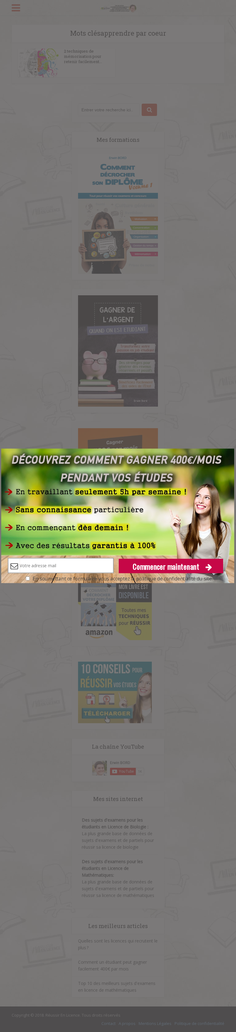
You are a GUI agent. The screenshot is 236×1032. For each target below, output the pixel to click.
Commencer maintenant (167, 565)
